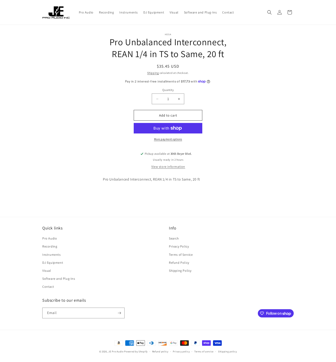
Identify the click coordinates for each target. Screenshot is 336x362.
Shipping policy (227, 351)
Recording (49, 246)
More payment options (168, 139)
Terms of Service (181, 255)
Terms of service (203, 351)
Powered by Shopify (136, 351)
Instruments (51, 255)
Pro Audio (49, 238)
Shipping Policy (180, 271)
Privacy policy (181, 351)
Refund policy (160, 351)
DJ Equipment (52, 263)
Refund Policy (179, 263)
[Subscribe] (119, 313)
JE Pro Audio (115, 351)
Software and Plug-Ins (58, 279)
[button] (269, 12)
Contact (48, 287)
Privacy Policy (179, 246)
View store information (168, 167)
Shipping (153, 73)
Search (174, 238)
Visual (46, 271)
